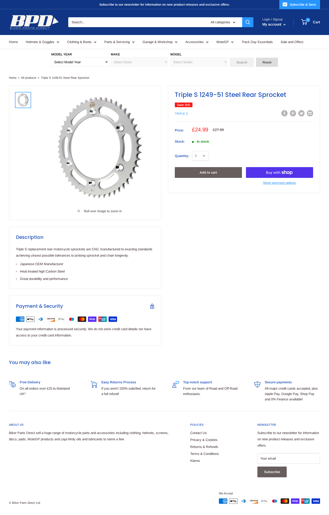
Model (176, 54)
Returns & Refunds (204, 447)
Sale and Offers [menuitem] (292, 42)
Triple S (181, 113)
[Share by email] (310, 113)
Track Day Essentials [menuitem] (257, 42)
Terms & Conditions (204, 454)
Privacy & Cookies (204, 440)
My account (272, 24)
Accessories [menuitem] (194, 42)
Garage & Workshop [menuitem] (158, 42)
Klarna (195, 461)
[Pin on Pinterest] (293, 113)
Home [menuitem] (13, 42)
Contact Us (198, 433)
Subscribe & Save (303, 4)
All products (28, 77)
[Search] (247, 22)
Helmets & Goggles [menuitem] (40, 42)
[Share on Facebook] (284, 113)
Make (115, 54)
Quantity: (182, 156)
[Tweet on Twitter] (301, 113)
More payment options (279, 183)
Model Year (61, 54)
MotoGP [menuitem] (222, 42)
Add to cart (208, 172)
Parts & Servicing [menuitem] (117, 42)
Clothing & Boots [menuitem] (79, 42)
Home (13, 77)
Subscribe (272, 472)
